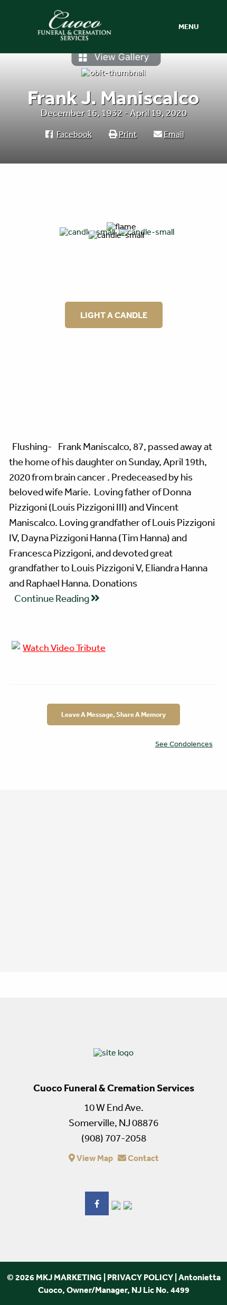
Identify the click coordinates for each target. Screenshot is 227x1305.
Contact (142, 1158)
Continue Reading (52, 598)
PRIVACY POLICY (140, 1277)
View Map (94, 1158)
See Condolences (184, 744)
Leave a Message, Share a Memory (113, 714)
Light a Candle (113, 315)
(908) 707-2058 (113, 1138)
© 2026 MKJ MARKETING (54, 1277)
